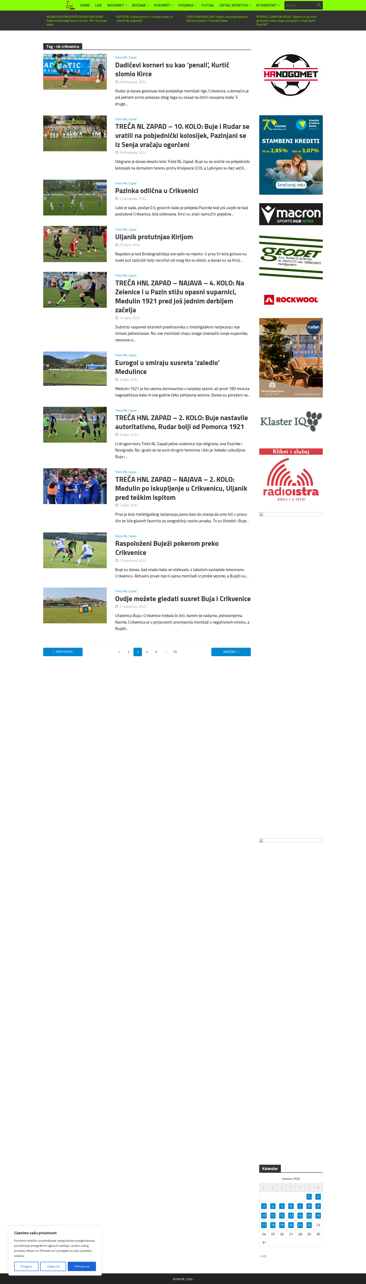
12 (282, 1215)
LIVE (98, 5)
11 (273, 1215)
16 (318, 1215)
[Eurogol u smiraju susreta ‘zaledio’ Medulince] (75, 368)
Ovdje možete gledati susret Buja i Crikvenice (183, 598)
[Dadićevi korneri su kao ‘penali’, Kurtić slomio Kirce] (75, 71)
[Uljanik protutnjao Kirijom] (75, 243)
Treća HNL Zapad (125, 58)
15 (309, 1215)
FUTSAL (208, 5)
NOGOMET (115, 5)
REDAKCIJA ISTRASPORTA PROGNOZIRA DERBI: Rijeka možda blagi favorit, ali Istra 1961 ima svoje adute (77, 20)
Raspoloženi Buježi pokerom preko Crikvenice (167, 548)
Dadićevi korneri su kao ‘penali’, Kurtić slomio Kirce (172, 69)
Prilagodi (26, 1266)
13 (291, 1215)
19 (282, 1224)
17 (264, 1224)
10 (175, 651)
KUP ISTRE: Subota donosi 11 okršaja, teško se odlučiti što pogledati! (144, 18)
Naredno (229, 651)
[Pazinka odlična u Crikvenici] (75, 197)
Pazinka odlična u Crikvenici (156, 190)
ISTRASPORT (266, 5)
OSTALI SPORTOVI (234, 5)
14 (300, 1215)
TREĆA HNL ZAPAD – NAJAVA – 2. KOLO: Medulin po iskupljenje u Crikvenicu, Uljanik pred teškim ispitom (181, 488)
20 (291, 1224)
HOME (85, 5)
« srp (262, 1255)
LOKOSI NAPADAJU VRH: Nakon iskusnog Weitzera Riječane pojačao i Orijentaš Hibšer (217, 18)
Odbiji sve (53, 1266)
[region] (55, 1251)
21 (300, 1224)
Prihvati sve (82, 1266)
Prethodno (64, 651)
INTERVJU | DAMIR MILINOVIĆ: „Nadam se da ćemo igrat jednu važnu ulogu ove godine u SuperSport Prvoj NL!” (286, 20)
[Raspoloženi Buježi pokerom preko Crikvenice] (75, 550)
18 (273, 1224)
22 (309, 1224)
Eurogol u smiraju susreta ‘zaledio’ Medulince (167, 367)
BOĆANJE (139, 5)
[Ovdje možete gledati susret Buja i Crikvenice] (75, 605)
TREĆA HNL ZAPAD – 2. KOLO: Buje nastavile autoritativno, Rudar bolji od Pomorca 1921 (181, 422)
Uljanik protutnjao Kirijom (154, 236)
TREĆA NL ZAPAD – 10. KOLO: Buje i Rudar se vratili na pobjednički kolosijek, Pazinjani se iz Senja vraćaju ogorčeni (182, 135)
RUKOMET (162, 5)
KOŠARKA (186, 5)
